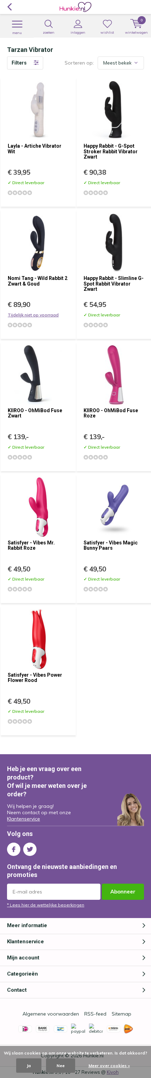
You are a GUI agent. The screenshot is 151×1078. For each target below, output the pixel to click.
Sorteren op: (79, 63)
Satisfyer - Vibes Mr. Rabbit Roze (31, 545)
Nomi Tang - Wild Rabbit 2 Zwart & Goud (37, 281)
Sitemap (121, 1014)
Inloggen (78, 32)
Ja (29, 1065)
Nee (61, 1065)
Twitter (30, 849)
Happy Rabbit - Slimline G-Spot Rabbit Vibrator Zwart (114, 283)
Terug (9, 7)
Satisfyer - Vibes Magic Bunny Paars (111, 545)
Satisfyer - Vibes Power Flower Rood (35, 677)
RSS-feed (95, 1014)
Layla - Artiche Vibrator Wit (34, 148)
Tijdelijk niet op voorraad (33, 314)
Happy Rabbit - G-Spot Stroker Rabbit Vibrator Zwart (111, 151)
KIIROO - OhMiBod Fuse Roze (111, 413)
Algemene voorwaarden (50, 1014)
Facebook (13, 849)
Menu (17, 33)
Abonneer (123, 891)
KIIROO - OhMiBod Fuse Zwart (35, 413)
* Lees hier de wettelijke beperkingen (45, 905)
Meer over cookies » (109, 1065)
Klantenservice (23, 819)
